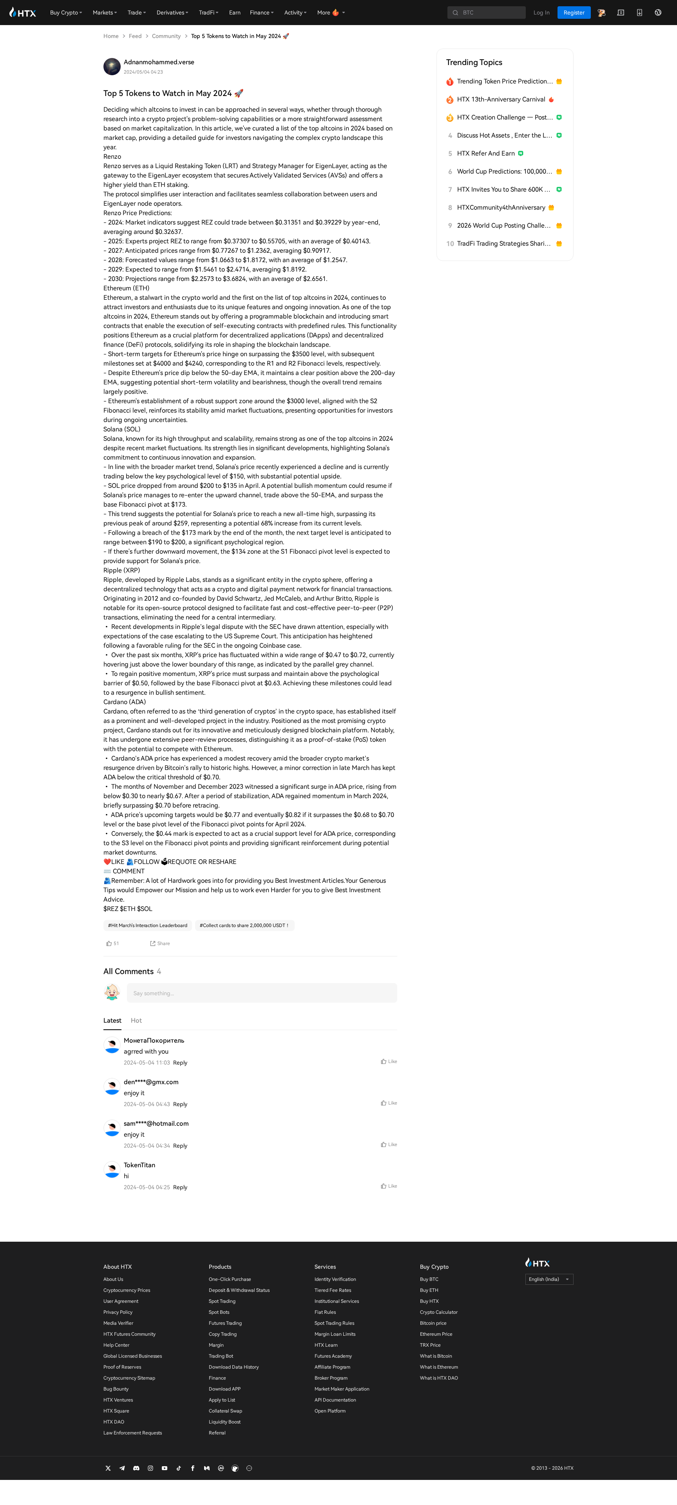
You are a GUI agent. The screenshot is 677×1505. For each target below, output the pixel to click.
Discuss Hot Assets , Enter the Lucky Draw (505, 135)
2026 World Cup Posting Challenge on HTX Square (505, 225)
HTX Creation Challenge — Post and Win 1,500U (505, 117)
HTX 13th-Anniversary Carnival (501, 99)
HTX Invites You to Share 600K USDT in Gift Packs (505, 189)
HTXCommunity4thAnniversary (501, 207)
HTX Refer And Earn (486, 153)
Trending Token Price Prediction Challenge (505, 81)
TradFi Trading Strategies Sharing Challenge (505, 243)
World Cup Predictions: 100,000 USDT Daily (505, 171)
